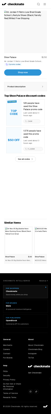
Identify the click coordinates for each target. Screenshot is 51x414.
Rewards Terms (9, 397)
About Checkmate (36, 345)
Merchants (7, 345)
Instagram (32, 353)
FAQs (5, 371)
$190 (30, 257)
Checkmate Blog (35, 349)
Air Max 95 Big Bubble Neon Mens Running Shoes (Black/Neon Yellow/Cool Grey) (18, 261)
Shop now (23, 72)
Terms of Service (10, 393)
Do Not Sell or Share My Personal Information (12, 386)
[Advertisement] (25, 190)
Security (6, 375)
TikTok (31, 358)
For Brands (8, 358)
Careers (6, 349)
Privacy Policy (9, 380)
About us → (43, 281)
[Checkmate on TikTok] (36, 391)
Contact (6, 353)
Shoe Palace (10, 257)
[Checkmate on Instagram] (30, 391)
